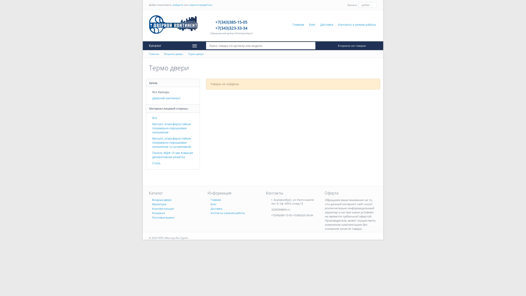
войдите (178, 5)
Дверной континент (166, 98)
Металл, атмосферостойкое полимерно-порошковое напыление (171, 128)
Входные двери (173, 54)
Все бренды (160, 92)
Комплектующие (163, 208)
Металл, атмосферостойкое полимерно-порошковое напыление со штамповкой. (172, 142)
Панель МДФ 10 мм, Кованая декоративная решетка (172, 155)
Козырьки (158, 213)
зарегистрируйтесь (200, 5)
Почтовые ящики (163, 217)
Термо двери (196, 54)
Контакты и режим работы (357, 25)
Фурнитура (159, 204)
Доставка (326, 25)
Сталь (156, 163)
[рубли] (368, 5)
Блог (312, 25)
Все (154, 118)
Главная (298, 25)
